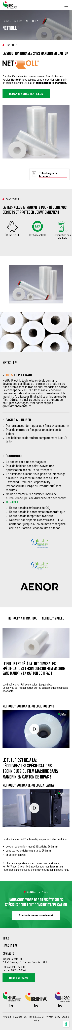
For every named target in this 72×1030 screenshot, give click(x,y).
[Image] (37, 284)
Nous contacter (18, 977)
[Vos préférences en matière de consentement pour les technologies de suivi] (66, 1024)
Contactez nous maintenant (36, 915)
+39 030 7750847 (17, 970)
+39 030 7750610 (16, 967)
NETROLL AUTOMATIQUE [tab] (22, 618)
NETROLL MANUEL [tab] (53, 618)
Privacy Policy (53, 1016)
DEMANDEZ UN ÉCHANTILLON (26, 93)
